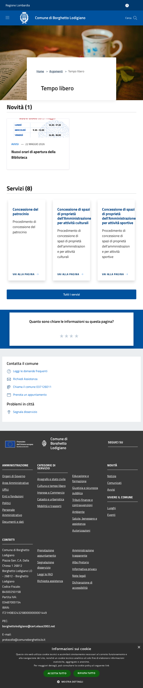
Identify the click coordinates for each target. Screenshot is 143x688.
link (107, 665)
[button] (71, 682)
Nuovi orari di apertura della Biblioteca (33, 154)
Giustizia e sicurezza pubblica (85, 490)
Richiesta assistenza (50, 581)
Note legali (79, 575)
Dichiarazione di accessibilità (82, 585)
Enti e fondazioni (12, 496)
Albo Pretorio (80, 562)
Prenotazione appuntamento (46, 553)
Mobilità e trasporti (49, 506)
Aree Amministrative (15, 483)
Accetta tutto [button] (57, 673)
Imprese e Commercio (50, 492)
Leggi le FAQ (45, 574)
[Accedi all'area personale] (127, 5)
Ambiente (78, 512)
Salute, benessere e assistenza (84, 521)
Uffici (5, 489)
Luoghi (111, 508)
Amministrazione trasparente (83, 553)
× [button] (138, 647)
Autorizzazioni (81, 530)
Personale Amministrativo (12, 512)
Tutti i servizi (71, 294)
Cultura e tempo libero (51, 486)
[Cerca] (135, 18)
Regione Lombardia (18, 5)
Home (40, 71)
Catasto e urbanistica (50, 499)
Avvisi (15, 144)
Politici (6, 503)
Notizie (111, 476)
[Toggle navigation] (7, 17)
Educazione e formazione (80, 478)
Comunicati (114, 483)
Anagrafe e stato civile (51, 479)
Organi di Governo (13, 476)
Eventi (111, 514)
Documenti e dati (13, 521)
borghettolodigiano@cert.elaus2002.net (28, 626)
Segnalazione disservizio (45, 565)
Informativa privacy (84, 569)
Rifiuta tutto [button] (86, 673)
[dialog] (71, 665)
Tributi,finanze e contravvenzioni (82, 502)
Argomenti (56, 71)
